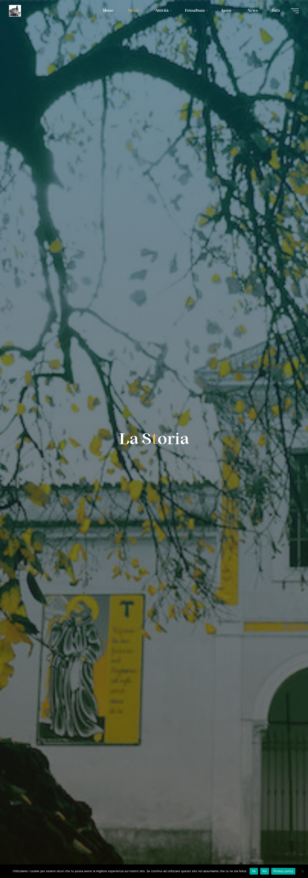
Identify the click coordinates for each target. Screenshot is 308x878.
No (264, 871)
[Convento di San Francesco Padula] (15, 10)
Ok (254, 871)
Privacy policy (283, 871)
